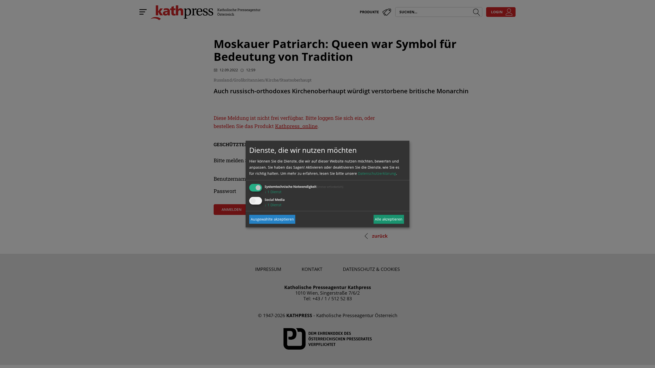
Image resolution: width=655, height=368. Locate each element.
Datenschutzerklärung (377, 173)
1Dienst (273, 191)
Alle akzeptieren (388, 219)
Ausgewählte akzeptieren (272, 219)
